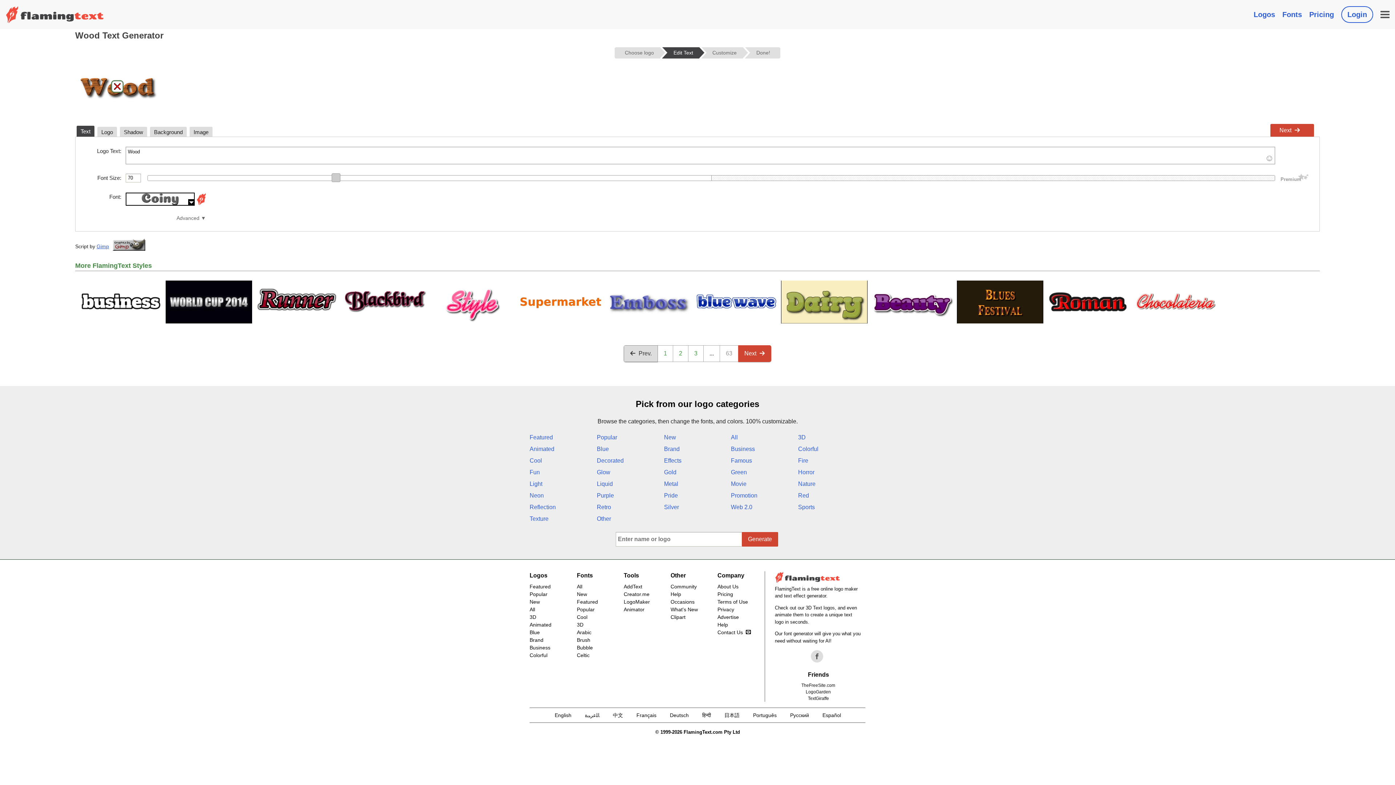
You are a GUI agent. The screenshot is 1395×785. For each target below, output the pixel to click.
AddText (633, 586)
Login (1357, 15)
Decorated (610, 461)
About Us (728, 586)
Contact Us (730, 632)
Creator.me (637, 594)
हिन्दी (706, 715)
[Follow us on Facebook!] (817, 656)
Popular (607, 437)
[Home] (54, 14)
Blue (603, 449)
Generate (760, 539)
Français (646, 715)
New (670, 437)
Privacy (725, 609)
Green (739, 472)
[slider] (336, 177)
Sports (806, 507)
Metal (671, 484)
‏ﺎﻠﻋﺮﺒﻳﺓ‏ (592, 715)
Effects (673, 461)
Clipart (678, 617)
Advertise (728, 617)
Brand (672, 449)
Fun (535, 472)
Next (1285, 130)
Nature (807, 484)
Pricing (1321, 15)
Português (765, 715)
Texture (539, 519)
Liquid (605, 484)
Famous (741, 461)
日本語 (732, 715)
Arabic (584, 632)
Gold (670, 472)
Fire (803, 461)
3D (802, 437)
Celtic (583, 655)
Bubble (585, 648)
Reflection (543, 507)
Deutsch (679, 715)
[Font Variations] (201, 204)
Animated (542, 449)
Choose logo (639, 53)
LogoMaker (637, 602)
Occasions (683, 602)
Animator (634, 609)
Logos (1264, 15)
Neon (537, 495)
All (734, 437)
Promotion (744, 495)
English (563, 715)
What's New (684, 609)
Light (536, 484)
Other (604, 519)
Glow (603, 472)
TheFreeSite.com (818, 685)
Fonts (1292, 15)
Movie (739, 484)
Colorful (808, 449)
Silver (671, 507)
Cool (536, 461)
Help (676, 594)
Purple (605, 495)
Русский (799, 715)
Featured (541, 437)
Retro (604, 507)
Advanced (188, 218)
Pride (671, 495)
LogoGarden (818, 692)
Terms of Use (732, 602)
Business (743, 449)
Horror (806, 472)
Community (684, 586)
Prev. (645, 353)
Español (831, 715)
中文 (618, 715)
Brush (583, 640)
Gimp (103, 246)
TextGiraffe (818, 698)
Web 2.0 (741, 507)
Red (803, 495)
